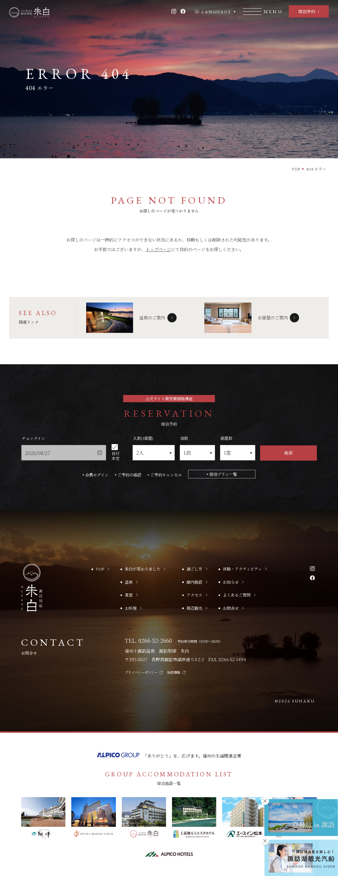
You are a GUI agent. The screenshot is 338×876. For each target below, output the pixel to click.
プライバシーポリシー (141, 672)
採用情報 (173, 672)
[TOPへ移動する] (29, 12)
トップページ (158, 249)
